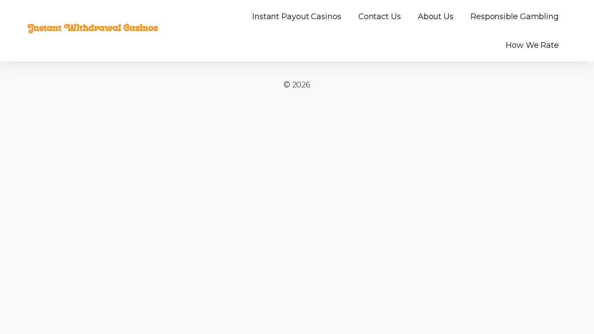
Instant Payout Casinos (296, 16)
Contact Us (379, 16)
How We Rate (532, 45)
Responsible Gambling (515, 16)
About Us (436, 16)
